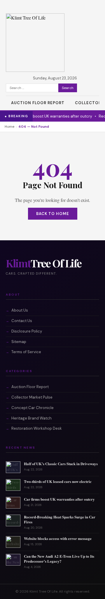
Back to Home (52, 213)
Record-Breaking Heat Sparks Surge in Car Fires (59, 519)
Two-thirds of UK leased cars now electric (58, 481)
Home (9, 126)
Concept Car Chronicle (32, 407)
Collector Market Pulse (31, 397)
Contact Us (21, 320)
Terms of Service (26, 351)
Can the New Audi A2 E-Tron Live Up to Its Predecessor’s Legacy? (59, 558)
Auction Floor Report (37, 102)
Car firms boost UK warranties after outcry (51, 116)
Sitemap (18, 341)
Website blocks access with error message (58, 538)
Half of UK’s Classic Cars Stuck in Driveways (61, 463)
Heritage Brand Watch (31, 418)
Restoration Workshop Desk (36, 428)
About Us (19, 310)
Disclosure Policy (26, 331)
